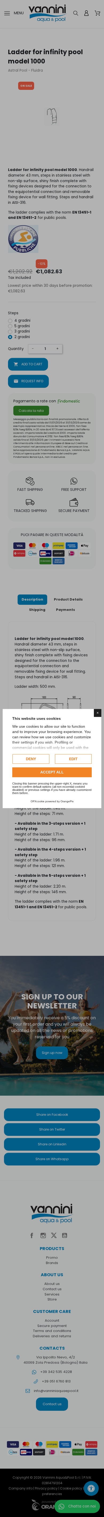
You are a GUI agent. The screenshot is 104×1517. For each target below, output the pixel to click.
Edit (73, 759)
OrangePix (67, 801)
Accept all (52, 772)
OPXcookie (38, 801)
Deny (31, 759)
